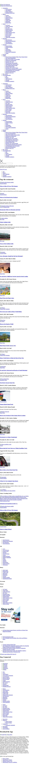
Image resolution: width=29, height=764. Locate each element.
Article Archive (8, 721)
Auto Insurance (8, 39)
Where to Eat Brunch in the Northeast (9, 197)
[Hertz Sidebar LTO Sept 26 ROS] (7, 490)
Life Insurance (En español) (11, 63)
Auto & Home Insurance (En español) (13, 69)
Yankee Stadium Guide (5, 222)
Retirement (7, 21)
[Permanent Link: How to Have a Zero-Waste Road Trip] (5, 466)
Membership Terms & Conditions (10, 762)
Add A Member (8, 78)
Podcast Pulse (8, 50)
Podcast (4, 54)
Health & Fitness (9, 47)
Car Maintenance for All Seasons (12, 70)
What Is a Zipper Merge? (6, 529)
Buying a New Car (9, 72)
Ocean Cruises (8, 33)
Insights (4, 560)
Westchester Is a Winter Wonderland (8, 437)
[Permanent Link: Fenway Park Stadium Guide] (5, 239)
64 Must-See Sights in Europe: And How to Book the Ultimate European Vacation (14, 649)
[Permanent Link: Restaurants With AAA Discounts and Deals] (7, 205)
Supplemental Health (7, 578)
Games (6, 53)
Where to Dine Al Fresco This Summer (9, 186)
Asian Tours (5, 590)
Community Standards (10, 725)
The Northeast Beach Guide (11, 65)
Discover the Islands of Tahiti (6, 324)
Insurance (5, 38)
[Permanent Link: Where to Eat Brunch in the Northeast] (2, 193)
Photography (5, 562)
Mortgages (7, 19)
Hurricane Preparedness (10, 71)
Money (4, 14)
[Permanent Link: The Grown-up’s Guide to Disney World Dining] (2, 307)
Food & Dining (8, 46)
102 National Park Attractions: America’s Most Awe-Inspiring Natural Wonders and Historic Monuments (16, 646)
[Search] (0, 159)
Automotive (5, 8)
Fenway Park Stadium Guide (6, 243)
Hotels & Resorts (9, 30)
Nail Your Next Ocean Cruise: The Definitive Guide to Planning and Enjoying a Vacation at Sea (14, 651)
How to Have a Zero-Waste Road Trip (8, 469)
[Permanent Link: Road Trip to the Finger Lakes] (5, 294)
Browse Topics (8, 722)
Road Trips (7, 36)
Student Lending (8, 17)
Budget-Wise (8, 22)
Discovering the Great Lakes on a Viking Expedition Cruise (13, 448)
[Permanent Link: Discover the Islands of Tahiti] (2, 320)
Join (6, 76)
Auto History (8, 10)
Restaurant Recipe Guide (8, 636)
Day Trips (7, 27)
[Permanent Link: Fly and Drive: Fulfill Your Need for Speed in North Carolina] (5, 272)
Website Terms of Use (7, 761)
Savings (7, 15)
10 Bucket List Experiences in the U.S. (8, 503)
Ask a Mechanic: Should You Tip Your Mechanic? (11, 256)
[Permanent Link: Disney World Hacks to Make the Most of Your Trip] (2, 354)
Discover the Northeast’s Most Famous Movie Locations (12, 415)
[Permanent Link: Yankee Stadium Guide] (4, 218)
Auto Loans (7, 16)
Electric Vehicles (8, 11)
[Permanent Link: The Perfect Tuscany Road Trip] (4, 378)
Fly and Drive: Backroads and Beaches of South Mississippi (13, 370)
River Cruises (8, 35)
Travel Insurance (8, 43)
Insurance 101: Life (9, 61)
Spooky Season (6, 563)
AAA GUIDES (6, 728)
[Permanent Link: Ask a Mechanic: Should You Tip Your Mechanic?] (2, 252)
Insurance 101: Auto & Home (11, 67)
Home (6, 48)
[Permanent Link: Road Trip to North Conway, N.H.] (5, 341)
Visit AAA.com (3, 169)
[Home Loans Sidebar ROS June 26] (8, 654)
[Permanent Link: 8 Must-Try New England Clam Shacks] (3, 477)
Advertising (5, 727)
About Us (5, 720)
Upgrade (7, 80)
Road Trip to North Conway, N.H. (8, 345)
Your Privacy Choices (7, 759)
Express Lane (5, 551)
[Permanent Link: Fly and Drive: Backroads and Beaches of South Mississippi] (3, 366)
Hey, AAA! (5, 74)
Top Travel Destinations (10, 58)
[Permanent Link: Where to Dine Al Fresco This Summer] (7, 182)
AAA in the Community (10, 52)
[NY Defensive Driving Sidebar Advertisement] (10, 622)
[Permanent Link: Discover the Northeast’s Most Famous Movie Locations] (4, 411)
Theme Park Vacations (10, 37)
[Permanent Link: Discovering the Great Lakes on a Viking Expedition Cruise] (5, 444)
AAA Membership (7, 75)
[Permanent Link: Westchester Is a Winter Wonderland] (5, 433)
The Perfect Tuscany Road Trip (7, 382)
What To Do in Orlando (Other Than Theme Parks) (16, 56)
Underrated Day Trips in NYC (11, 64)
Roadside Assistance (9, 81)
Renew (6, 77)
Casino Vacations (9, 26)
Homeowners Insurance (10, 41)
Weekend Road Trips (9, 66)
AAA (1, 207)
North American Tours (10, 32)
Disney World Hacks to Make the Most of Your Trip (12, 358)
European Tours (8, 28)
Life (3, 671)
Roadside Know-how (10, 13)
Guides (4, 55)
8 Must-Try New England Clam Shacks (9, 481)
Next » (4, 489)
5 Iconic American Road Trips (9, 644)
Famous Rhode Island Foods (6, 404)
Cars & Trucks (8, 9)
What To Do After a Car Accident (12, 59)
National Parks (8, 31)
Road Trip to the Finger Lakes (7, 298)
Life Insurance (8, 42)
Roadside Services (7, 686)
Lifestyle (4, 44)
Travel (4, 24)
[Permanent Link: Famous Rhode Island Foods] (5, 400)
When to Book (6, 604)
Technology (7, 49)
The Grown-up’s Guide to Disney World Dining (11, 311)
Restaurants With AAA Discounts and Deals (10, 209)
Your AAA (5, 719)
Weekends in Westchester (10, 60)
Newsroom (5, 726)
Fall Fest (4, 552)
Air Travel (7, 25)
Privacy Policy (6, 758)
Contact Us (5, 724)
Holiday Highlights (7, 557)
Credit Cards (8, 20)
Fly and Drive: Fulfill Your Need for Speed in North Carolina (14, 276)
